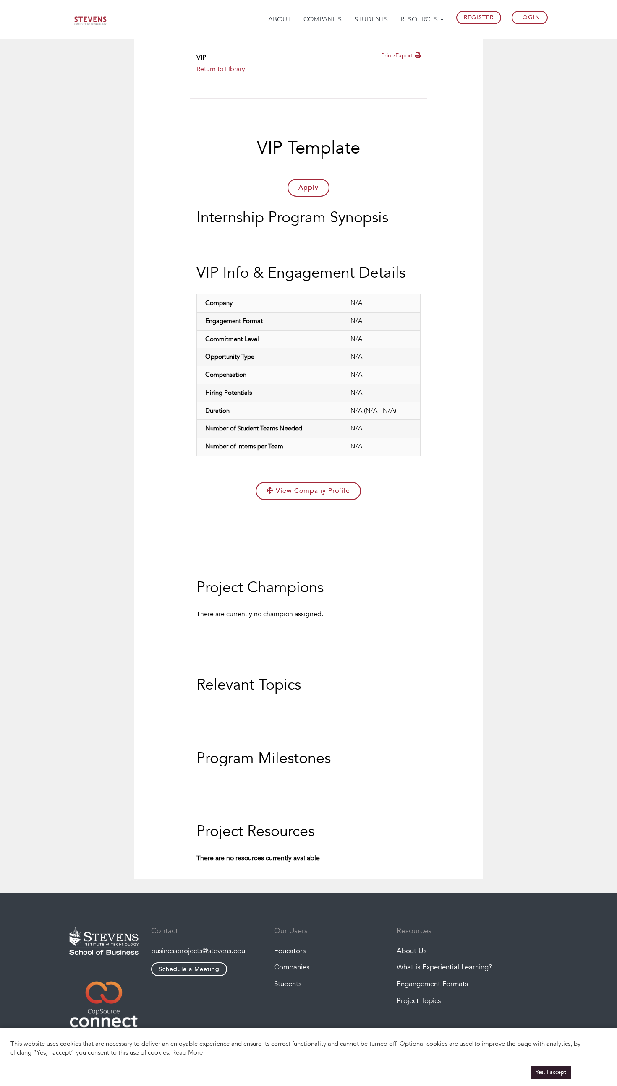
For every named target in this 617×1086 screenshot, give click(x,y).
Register (479, 17)
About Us (411, 951)
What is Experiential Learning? (444, 967)
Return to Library (220, 69)
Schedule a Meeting (189, 969)
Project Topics (419, 1000)
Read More (187, 1052)
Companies (322, 19)
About (279, 19)
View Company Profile (312, 490)
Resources (419, 19)
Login (529, 17)
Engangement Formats (432, 984)
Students (371, 19)
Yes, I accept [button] (551, 1072)
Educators (290, 951)
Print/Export (398, 56)
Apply (308, 187)
